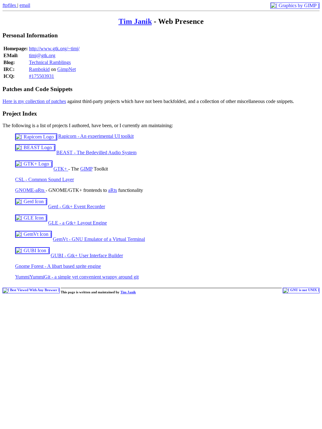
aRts (112, 190)
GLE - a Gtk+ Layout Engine (77, 222)
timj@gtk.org (42, 55)
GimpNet (66, 69)
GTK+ (60, 168)
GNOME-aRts (30, 190)
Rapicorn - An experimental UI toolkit (96, 136)
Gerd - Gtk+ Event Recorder (76, 206)
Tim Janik (135, 21)
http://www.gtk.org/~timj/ (54, 48)
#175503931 (41, 76)
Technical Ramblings (50, 62)
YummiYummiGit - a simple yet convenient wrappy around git (77, 277)
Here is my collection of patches (34, 101)
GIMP (86, 168)
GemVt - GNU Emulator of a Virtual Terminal (99, 239)
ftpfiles (10, 5)
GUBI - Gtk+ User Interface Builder (87, 255)
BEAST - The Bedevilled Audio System (96, 152)
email (24, 5)
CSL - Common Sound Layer (44, 179)
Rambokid (39, 69)
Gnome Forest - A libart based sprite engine (58, 266)
